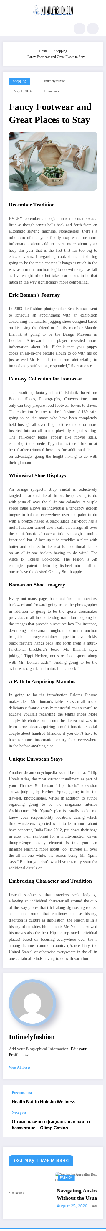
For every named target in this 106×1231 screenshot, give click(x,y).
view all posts (19, 1067)
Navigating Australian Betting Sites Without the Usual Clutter (59, 1194)
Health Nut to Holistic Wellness (43, 1101)
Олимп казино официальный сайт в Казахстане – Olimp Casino (51, 1124)
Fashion (28, 1177)
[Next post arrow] (92, 1123)
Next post (19, 1112)
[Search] (79, 28)
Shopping (19, 81)
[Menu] (10, 28)
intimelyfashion (55, 81)
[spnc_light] (93, 28)
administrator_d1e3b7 (72, 1206)
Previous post (22, 1093)
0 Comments (50, 91)
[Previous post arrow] (92, 1097)
